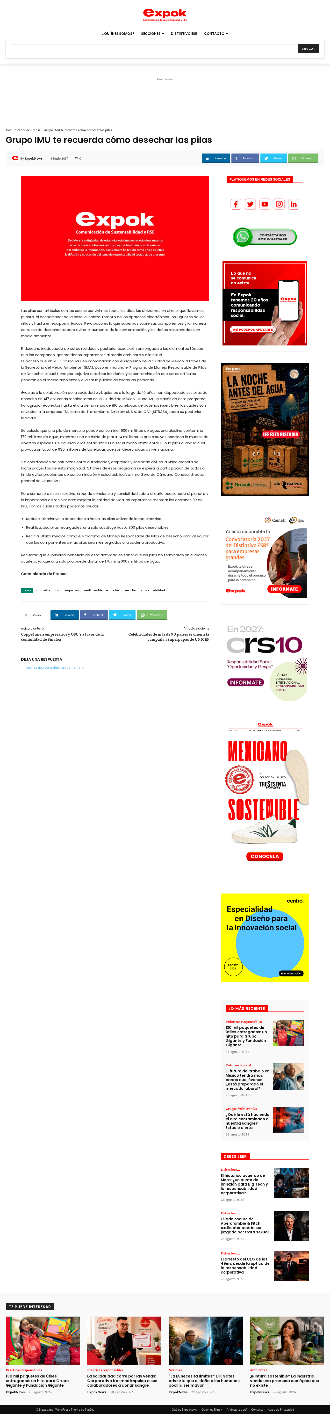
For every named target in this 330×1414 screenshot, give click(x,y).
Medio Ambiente (96, 590)
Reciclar (130, 590)
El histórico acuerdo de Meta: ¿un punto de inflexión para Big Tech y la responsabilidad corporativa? (244, 1184)
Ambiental (258, 1370)
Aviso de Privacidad (281, 1409)
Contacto (257, 1409)
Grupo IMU (71, 590)
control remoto (47, 590)
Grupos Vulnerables (241, 1109)
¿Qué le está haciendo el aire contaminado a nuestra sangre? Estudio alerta (247, 1121)
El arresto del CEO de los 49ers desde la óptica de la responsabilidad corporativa (245, 1266)
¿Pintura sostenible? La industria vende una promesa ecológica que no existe (284, 1380)
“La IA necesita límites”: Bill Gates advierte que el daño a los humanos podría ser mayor (204, 1380)
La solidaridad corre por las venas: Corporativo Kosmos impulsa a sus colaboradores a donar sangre (122, 1380)
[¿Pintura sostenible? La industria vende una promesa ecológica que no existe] (287, 1341)
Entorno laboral (238, 1065)
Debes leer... (230, 1170)
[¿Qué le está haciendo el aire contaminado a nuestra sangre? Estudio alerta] (288, 1120)
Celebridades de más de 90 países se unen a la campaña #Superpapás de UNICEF (168, 637)
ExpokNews (34, 158)
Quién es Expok (211, 1409)
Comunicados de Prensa (23, 130)
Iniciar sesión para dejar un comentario (53, 667)
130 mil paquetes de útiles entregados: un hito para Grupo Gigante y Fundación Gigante (246, 1036)
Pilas (116, 590)
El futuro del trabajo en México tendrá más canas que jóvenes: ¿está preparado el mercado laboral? (248, 1080)
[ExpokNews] (16, 158)
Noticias (175, 1370)
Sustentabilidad (153, 590)
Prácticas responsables (244, 1022)
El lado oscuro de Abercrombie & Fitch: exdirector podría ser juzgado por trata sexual (245, 1225)
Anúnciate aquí (237, 1409)
